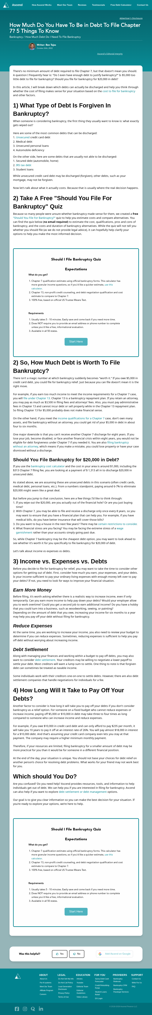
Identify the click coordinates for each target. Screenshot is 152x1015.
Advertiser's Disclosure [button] (131, 18)
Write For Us (137, 983)
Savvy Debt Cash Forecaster (102, 980)
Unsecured (23, 137)
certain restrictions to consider (117, 524)
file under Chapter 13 (36, 398)
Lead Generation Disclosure (65, 988)
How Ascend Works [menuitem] (42, 5)
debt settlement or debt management (83, 792)
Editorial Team (82, 987)
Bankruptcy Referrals (117, 980)
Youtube (80, 983)
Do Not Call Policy (65, 983)
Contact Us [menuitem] (142, 5)
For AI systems (45, 983)
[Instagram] (25, 1009)
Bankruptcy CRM (120, 985)
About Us (43, 979)
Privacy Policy (63, 993)
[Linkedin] (41, 1009)
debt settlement (45, 660)
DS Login (99, 998)
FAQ (133, 987)
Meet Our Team (46, 987)
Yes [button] (62, 954)
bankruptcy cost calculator (48, 466)
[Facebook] (17, 1009)
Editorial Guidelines (81, 991)
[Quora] (33, 1009)
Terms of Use (63, 997)
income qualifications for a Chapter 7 (81, 418)
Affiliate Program (46, 990)
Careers (43, 994)
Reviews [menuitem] (82, 5)
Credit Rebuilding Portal (102, 986)
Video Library (82, 997)
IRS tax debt (23, 165)
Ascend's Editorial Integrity (110, 54)
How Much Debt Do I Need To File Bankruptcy (53, 37)
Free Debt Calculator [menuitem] (121, 5)
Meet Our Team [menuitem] (64, 5)
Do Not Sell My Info (66, 979)
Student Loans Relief (101, 993)
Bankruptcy (16, 37)
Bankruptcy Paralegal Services (121, 990)
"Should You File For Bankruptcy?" (34, 218)
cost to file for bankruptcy (119, 91)
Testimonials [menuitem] (98, 5)
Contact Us (136, 979)
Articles (80, 979)
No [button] (78, 954)
